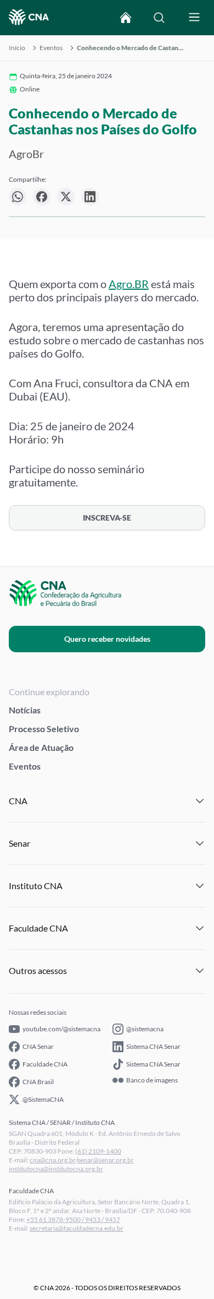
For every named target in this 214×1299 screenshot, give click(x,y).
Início (17, 48)
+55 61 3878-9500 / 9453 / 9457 (73, 1219)
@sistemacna (145, 1029)
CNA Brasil (38, 1082)
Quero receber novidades (107, 638)
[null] (17, 196)
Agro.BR (129, 283)
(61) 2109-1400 (98, 1151)
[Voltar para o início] (126, 18)
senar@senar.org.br (105, 1160)
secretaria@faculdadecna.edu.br (76, 1228)
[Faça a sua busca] (159, 18)
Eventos (51, 48)
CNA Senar (38, 1046)
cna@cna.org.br (53, 1160)
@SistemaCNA (43, 1099)
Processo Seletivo (44, 728)
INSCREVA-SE (107, 517)
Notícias (25, 710)
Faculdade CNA (44, 1064)
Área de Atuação (41, 747)
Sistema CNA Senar (153, 1046)
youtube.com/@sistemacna (61, 1029)
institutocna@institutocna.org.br (56, 1169)
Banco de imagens (152, 1080)
